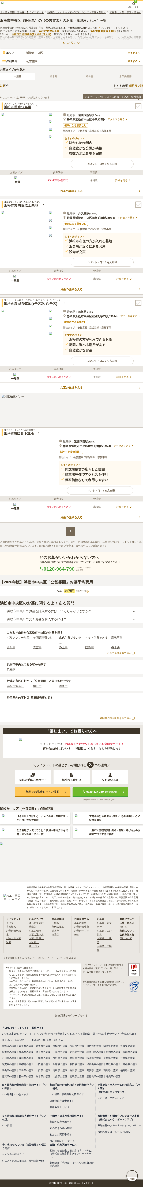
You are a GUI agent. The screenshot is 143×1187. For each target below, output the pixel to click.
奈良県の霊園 (77, 1064)
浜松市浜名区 (15, 686)
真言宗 (37, 647)
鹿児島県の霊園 (95, 1076)
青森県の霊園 (26, 1046)
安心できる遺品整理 (61, 1128)
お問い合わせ (69, 958)
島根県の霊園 (130, 1064)
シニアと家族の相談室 (14, 1160)
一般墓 (17, 76)
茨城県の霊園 (127, 1046)
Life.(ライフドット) (24, 1033)
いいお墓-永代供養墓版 (50, 1033)
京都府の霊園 (26, 1064)
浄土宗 (63, 647)
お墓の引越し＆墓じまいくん (47, 1040)
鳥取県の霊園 (113, 1064)
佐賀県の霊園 (9, 1076)
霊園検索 (11, 926)
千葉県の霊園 (60, 1052)
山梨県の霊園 (43, 1058)
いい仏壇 (7, 1125)
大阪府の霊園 (43, 1064)
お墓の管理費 (81, 926)
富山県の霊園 (130, 1052)
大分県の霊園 (60, 1076)
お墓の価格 (35, 930)
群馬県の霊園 (26, 1052)
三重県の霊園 (127, 1058)
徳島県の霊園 (60, 1070)
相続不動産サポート (61, 1121)
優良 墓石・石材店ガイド (15, 1040)
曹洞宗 (11, 647)
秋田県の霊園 (77, 1046)
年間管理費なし (43, 637)
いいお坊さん (21, 1094)
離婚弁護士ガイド (59, 1107)
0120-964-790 (59, 569)
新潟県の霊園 (113, 1052)
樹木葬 (115, 647)
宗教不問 (116, 637)
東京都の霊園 (77, 1052)
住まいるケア (117, 1098)
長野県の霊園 (60, 1058)
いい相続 (54, 1094)
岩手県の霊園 (43, 1046)
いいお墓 (7, 1033)
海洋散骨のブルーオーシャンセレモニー (119, 1125)
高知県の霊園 (110, 1070)
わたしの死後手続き (61, 1134)
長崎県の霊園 (26, 1076)
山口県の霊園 (43, 1070)
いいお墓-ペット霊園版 (77, 1033)
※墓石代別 (81, 591)
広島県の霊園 (26, 1070)
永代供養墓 (58, 926)
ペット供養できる (96, 637)
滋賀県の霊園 (9, 1064)
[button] (102, 164)
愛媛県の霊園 (93, 1070)
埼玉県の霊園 (43, 1052)
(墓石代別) (93, 28)
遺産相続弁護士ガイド (62, 1100)
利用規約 (19, 958)
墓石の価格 (80, 922)
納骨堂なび (113, 1033)
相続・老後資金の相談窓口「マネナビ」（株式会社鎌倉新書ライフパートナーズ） (72, 1153)
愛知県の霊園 (110, 1058)
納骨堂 (55, 934)
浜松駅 (11, 669)
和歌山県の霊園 (95, 1064)
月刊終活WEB (36, 1160)
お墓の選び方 (36, 934)
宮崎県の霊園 (77, 1076)
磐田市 (37, 686)
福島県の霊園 (110, 1046)
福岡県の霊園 (127, 1070)
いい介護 (102, 1098)
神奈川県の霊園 (95, 1052)
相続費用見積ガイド (73, 1094)
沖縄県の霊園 (113, 1076)
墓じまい (34, 946)
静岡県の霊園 (93, 1058)
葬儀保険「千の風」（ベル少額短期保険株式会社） (72, 1164)
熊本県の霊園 (43, 1076)
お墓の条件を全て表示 (119, 653)
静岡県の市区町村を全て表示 (115, 718)
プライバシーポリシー (35, 958)
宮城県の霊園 (60, 1046)
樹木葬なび (98, 1033)
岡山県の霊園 (9, 1070)
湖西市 (63, 686)
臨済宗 (89, 647)
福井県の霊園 (26, 1058)
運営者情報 (8, 958)
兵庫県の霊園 (60, 1064)
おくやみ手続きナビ (13, 1154)
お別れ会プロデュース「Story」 (115, 1131)
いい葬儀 (7, 1094)
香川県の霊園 (77, 1070)
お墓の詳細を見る (71, 190)
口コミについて (54, 958)
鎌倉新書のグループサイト (71, 1015)
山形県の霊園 (93, 1046)
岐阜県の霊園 (77, 1058)
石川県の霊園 (9, 1058)
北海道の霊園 (9, 1046)
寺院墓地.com (129, 1033)
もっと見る (69, 42)
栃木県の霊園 (9, 1052)
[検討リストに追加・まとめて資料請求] (138, 106)
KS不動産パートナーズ (62, 1141)
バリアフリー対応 (18, 637)
